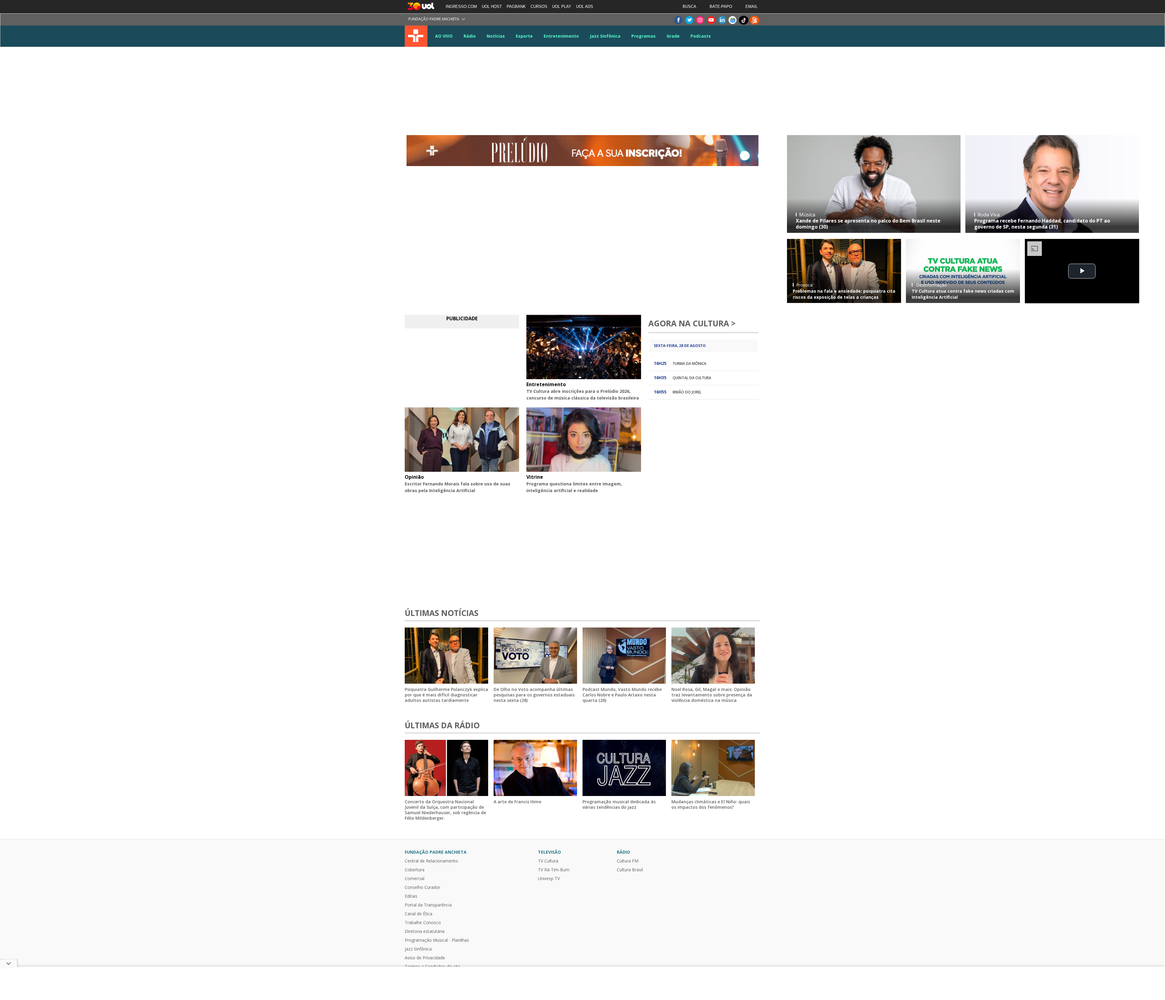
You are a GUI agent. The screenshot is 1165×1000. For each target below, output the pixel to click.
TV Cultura (416, 36)
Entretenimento (561, 36)
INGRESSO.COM (461, 6)
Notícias (496, 36)
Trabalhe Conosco (423, 922)
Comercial (414, 878)
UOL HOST (492, 6)
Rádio (470, 36)
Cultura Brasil (630, 870)
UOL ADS (584, 6)
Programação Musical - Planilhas (437, 940)
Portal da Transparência (428, 905)
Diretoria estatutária (424, 931)
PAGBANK (516, 6)
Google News (733, 20)
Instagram (700, 20)
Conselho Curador (422, 887)
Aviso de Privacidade (425, 958)
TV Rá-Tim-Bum (553, 870)
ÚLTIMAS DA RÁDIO (442, 725)
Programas (643, 36)
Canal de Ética (418, 914)
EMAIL (751, 6)
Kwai (754, 20)
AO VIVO (444, 36)
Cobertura (414, 870)
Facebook (678, 20)
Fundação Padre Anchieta (433, 19)
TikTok (743, 20)
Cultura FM (627, 861)
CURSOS (539, 6)
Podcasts (701, 36)
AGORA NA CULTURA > (692, 323)
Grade (673, 36)
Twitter (689, 20)
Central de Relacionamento (431, 861)
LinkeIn (722, 20)
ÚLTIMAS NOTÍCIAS (441, 612)
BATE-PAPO (721, 6)
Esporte (524, 36)
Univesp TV (549, 878)
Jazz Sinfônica (605, 36)
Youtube (711, 20)
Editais (411, 896)
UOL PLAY (561, 6)
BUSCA (689, 6)
